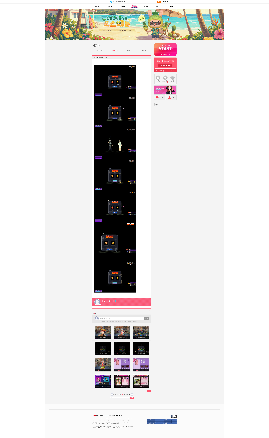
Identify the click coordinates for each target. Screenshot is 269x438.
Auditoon (144, 50)
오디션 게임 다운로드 (165, 54)
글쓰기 (149, 391)
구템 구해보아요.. (142, 369)
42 (115, 394)
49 (127, 394)
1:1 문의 (159, 97)
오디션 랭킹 (158, 6)
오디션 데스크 (98, 6)
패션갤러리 (115, 50)
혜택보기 (172, 70)
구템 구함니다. (122, 369)
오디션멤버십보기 (164, 81)
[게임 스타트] (165, 48)
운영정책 (125, 418)
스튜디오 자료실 (110, 6)
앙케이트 (129, 50)
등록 (146, 318)
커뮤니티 (123, 6)
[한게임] (104, 1)
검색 (132, 397)
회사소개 (94, 418)
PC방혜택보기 (172, 81)
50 (129, 394)
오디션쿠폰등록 (158, 81)
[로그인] (159, 2)
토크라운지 (100, 50)
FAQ (171, 97)
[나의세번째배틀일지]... (103, 337)
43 (117, 394)
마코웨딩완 (103, 386)
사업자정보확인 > (126, 422)
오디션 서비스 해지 (133, 418)
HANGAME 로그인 (165, 65)
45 (120, 394)
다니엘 (98, 60)
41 (113, 394)
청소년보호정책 (118, 418)
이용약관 (100, 418)
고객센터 (171, 6)
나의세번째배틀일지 (103, 353)
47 (124, 394)
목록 (149, 310)
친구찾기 (146, 6)
